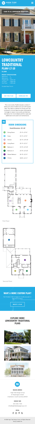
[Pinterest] (18, 413)
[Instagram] (15, 413)
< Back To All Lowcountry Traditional (16, 12)
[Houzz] (21, 413)
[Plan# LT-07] (17, 369)
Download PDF (23, 96)
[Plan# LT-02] (17, 337)
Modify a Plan (17, 304)
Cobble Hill (19, 421)
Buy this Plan (8, 96)
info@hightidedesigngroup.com (17, 406)
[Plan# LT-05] (17, 353)
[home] (9, 4)
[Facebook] (13, 413)
